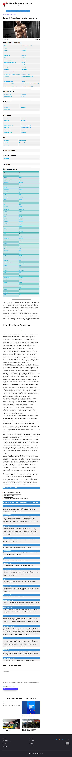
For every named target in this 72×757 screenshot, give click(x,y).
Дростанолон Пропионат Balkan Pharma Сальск (29, 730)
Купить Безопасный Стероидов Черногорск (14, 491)
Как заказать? (5, 740)
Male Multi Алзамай (8, 497)
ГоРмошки (22, 11)
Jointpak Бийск (7, 730)
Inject (18, 11)
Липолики (27, 11)
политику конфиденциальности (17, 683)
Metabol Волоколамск (28, 716)
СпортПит (8, 11)
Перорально (14, 11)
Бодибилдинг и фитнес (20, 3)
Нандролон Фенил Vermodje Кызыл (12, 494)
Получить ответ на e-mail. (10, 686)
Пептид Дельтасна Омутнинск (11, 495)
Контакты (61, 3)
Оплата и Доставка (7, 741)
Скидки (4, 743)
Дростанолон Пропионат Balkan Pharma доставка (16, 498)
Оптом (4, 744)
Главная (4, 14)
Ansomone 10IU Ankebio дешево (11, 705)
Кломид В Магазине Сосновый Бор (12, 492)
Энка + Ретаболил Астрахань (11, 14)
